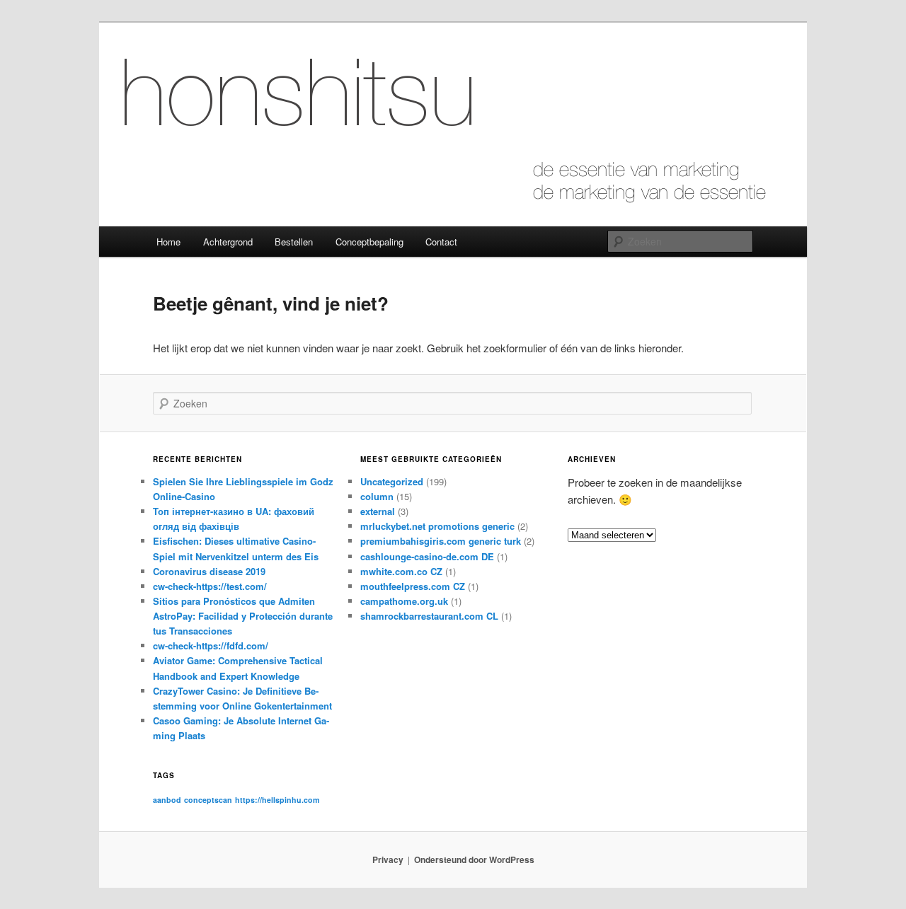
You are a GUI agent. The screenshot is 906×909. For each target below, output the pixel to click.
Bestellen (294, 241)
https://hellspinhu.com (277, 799)
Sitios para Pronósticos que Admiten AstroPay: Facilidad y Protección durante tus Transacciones (243, 615)
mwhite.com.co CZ (401, 571)
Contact (441, 241)
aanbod (167, 799)
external (377, 511)
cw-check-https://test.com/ (210, 586)
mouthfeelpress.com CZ (412, 586)
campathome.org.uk (404, 601)
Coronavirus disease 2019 (209, 571)
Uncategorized (391, 481)
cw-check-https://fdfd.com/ (210, 645)
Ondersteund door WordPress (474, 859)
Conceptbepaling (369, 241)
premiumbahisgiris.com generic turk (440, 541)
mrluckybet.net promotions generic (437, 526)
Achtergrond (228, 241)
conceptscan (208, 799)
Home (168, 241)
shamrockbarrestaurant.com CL (429, 616)
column (377, 496)
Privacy (387, 859)
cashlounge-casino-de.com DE (427, 556)
